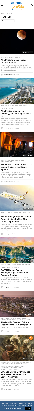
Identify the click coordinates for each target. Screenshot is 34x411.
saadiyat (24, 318)
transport (13, 213)
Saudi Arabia (10, 160)
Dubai (12, 159)
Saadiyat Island (21, 319)
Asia (23, 264)
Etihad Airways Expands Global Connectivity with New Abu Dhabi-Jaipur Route (16, 219)
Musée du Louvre (16, 367)
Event (8, 365)
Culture (3, 318)
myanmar (19, 266)
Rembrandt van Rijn (6, 369)
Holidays (3, 266)
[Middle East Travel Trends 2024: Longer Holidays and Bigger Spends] (17, 144)
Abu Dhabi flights (16, 212)
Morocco (3, 160)
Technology (8, 55)
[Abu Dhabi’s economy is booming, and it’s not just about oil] (17, 91)
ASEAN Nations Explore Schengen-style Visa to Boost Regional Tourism (15, 272)
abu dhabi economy (24, 105)
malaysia (13, 266)
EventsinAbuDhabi (16, 365)
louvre (21, 366)
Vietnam (16, 267)
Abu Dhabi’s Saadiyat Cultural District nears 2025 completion (16, 323)
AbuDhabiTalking (5, 363)
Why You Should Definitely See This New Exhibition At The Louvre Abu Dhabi (15, 374)
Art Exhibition (18, 363)
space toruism (23, 55)
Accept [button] (28, 408)
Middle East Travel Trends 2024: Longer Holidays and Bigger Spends (16, 167)
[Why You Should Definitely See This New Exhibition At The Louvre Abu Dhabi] (17, 348)
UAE (20, 57)
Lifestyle (3, 159)
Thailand (25, 266)
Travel (16, 57)
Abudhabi (28, 362)
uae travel (25, 213)
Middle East (22, 159)
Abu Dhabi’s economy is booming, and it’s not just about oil (16, 113)
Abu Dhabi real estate (7, 107)
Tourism (11, 57)
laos (8, 266)
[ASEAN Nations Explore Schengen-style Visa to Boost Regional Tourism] (17, 250)
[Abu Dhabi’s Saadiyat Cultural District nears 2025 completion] (17, 303)
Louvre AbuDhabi (5, 367)
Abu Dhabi (15, 55)
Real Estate (8, 105)
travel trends (5, 161)
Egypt (16, 159)
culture (19, 318)
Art (12, 363)
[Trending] (31, 338)
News (2, 55)
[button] (2, 5)
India (2, 213)
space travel (4, 57)
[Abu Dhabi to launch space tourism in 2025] (17, 41)
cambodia (27, 264)
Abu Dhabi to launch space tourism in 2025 (13, 61)
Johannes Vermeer (13, 366)
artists (25, 363)
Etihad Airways (26, 212)
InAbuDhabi (4, 366)
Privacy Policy (18, 408)
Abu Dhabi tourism (19, 107)
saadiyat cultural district (8, 319)
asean (19, 264)
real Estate (4, 108)
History (24, 365)
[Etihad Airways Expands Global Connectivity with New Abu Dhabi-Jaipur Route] (17, 198)
